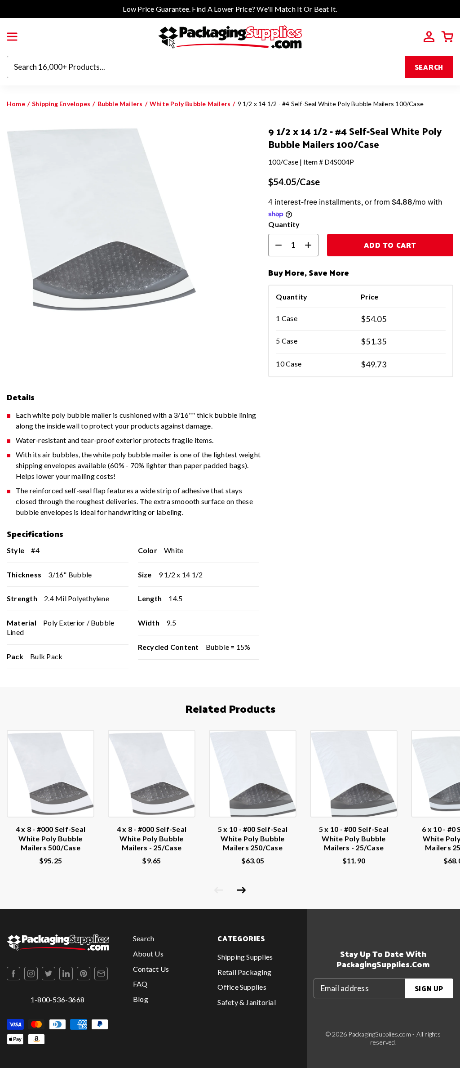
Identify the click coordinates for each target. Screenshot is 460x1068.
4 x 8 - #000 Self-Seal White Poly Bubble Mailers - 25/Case (151, 838)
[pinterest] (83, 973)
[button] (12, 36)
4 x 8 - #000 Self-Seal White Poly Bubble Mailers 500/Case (50, 838)
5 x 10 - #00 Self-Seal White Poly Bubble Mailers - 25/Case (354, 838)
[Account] (429, 36)
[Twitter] (48, 973)
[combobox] (206, 67)
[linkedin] (66, 973)
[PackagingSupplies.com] (230, 35)
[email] (101, 973)
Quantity (284, 224)
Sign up (429, 988)
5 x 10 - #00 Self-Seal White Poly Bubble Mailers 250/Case (253, 838)
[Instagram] (31, 973)
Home (16, 103)
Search (429, 67)
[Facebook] (13, 973)
